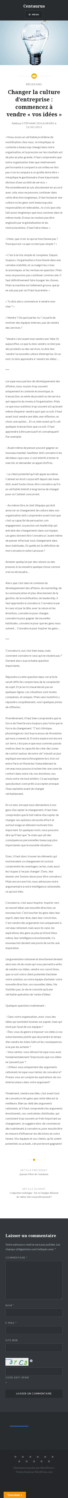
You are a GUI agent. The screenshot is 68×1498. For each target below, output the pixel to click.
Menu (35, 14)
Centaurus (34, 6)
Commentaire (16, 1257)
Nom (9, 1305)
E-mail (11, 1322)
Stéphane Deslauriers (38, 123)
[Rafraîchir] (31, 1360)
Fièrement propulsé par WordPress (33, 1467)
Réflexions (34, 84)
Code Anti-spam (17, 1377)
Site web (11, 1340)
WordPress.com (44, 1471)
